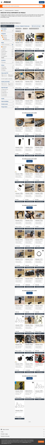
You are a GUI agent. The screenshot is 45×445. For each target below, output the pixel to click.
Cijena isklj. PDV (4, 73)
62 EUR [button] (36, 87)
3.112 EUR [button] (17, 265)
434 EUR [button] (37, 312)
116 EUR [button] (37, 68)
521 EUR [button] (17, 370)
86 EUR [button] (16, 199)
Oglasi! (42, 2)
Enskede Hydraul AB (19, 352)
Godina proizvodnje (5, 81)
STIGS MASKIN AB (39, 372)
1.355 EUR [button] (37, 370)
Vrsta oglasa (4, 28)
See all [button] (2, 57)
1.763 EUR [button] (27, 226)
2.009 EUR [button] (27, 246)
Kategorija (3, 33)
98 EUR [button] (26, 199)
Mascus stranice (6, 429)
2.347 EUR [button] (17, 284)
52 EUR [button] (26, 134)
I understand (41, 441)
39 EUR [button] (16, 153)
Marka (2, 42)
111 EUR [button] (27, 107)
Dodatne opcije (4, 104)
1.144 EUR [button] (27, 370)
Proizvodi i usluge (4, 434)
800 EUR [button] (17, 312)
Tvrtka (2, 431)
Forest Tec (39, 333)
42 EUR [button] (16, 180)
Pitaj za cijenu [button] (18, 48)
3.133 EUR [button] (17, 246)
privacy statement (4, 443)
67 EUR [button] (16, 107)
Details (2, 98)
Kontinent (3, 60)
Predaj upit (29, 115)
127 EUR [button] (37, 48)
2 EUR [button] (36, 265)
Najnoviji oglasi (4, 87)
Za (8, 83)
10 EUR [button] (36, 226)
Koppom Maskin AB (19, 50)
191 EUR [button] (17, 134)
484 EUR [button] (27, 265)
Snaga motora (4, 106)
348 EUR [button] (27, 312)
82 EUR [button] (26, 68)
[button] (7, 26)
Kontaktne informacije (5, 436)
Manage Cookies (25, 442)
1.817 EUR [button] (37, 246)
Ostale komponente (9, 10)
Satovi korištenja (4, 101)
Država (2, 65)
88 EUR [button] (36, 107)
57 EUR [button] (26, 180)
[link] (19, 37)
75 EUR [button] (26, 87)
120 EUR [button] (17, 68)
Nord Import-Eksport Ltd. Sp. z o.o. (21, 399)
